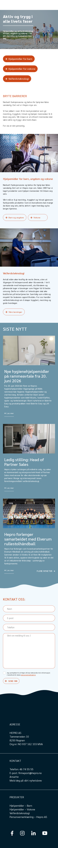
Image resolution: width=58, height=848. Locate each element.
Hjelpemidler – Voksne (22, 809)
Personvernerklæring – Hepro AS (28, 817)
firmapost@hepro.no (30, 773)
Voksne (37, 217)
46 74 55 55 (26, 769)
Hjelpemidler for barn (20, 58)
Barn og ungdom (16, 217)
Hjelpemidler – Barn (21, 805)
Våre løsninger (15, 312)
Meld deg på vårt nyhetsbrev (26, 780)
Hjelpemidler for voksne (21, 68)
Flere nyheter (44, 571)
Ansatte (14, 776)
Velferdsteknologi (18, 78)
